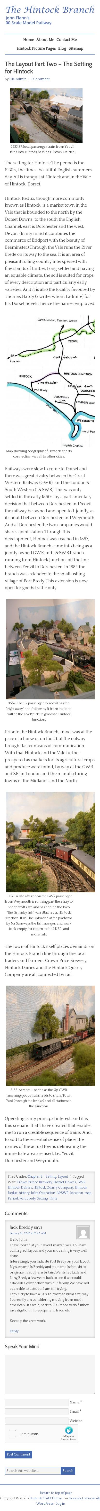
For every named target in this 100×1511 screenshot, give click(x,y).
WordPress (44, 1504)
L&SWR (63, 1193)
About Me (45, 39)
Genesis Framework (84, 1498)
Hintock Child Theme (46, 1498)
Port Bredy (27, 1198)
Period (13, 1198)
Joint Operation (43, 1193)
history (24, 1193)
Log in (60, 1504)
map (88, 1193)
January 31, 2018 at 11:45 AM (28, 1233)
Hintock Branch (50, 18)
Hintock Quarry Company (53, 1188)
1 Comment (40, 79)
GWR (81, 1182)
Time (53, 1198)
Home (28, 39)
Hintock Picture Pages (36, 48)
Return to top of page (56, 1493)
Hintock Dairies (20, 1188)
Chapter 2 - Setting (42, 1177)
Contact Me (67, 39)
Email (74, 1412)
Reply (14, 1331)
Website (76, 1421)
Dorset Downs (64, 1182)
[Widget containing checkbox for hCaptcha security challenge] (41, 1433)
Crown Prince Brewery (34, 1182)
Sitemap (76, 48)
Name (74, 1402)
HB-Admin (17, 79)
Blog (62, 48)
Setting (42, 1198)
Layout (63, 1177)
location (76, 1193)
